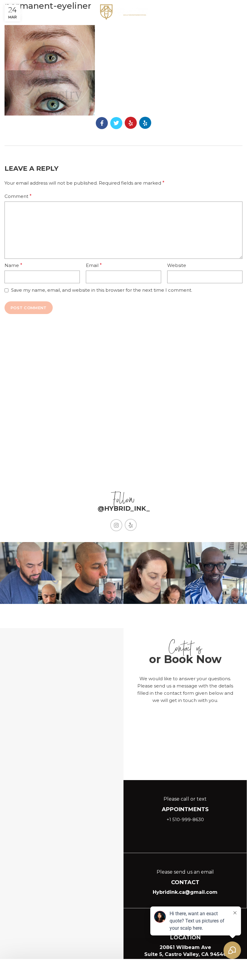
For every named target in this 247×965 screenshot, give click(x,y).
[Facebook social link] (102, 123)
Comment (18, 196)
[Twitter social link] (116, 123)
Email (94, 265)
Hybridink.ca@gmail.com (185, 892)
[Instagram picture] (31, 573)
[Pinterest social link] (131, 123)
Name (13, 265)
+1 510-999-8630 (185, 819)
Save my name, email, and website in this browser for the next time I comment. (101, 290)
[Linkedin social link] (20, 12)
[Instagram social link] (9, 12)
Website (176, 265)
